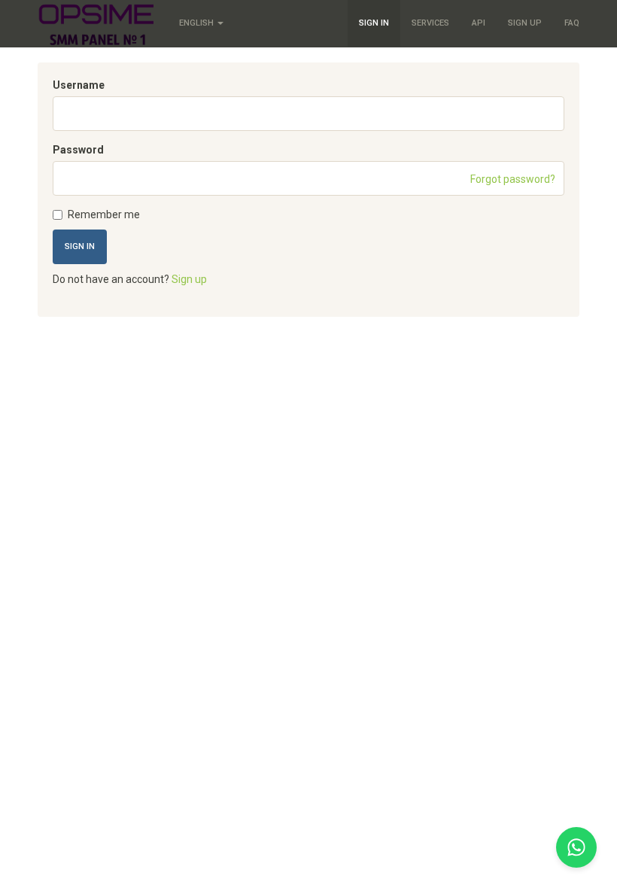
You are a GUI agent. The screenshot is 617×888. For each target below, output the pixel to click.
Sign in (374, 23)
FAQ (571, 23)
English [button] (197, 23)
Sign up (525, 23)
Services (430, 23)
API (478, 23)
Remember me (104, 214)
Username (79, 85)
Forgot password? (512, 179)
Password (78, 150)
